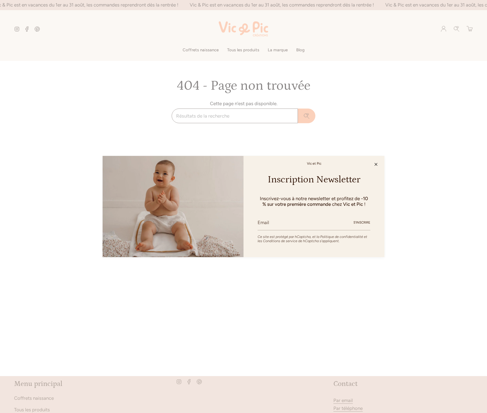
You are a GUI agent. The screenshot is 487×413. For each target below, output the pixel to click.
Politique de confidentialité (341, 237)
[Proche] (376, 164)
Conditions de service (280, 241)
